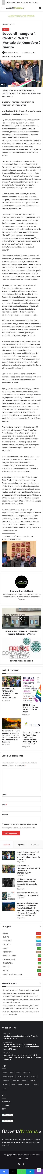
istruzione (16, 1081)
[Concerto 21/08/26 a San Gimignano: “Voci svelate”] (8, 896)
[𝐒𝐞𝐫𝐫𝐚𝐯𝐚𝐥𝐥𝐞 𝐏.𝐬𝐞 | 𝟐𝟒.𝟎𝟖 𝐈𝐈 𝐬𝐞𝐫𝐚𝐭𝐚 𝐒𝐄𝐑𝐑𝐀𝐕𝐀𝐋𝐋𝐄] (8, 906)
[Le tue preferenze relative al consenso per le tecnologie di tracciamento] (39, 1170)
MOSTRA (32, 1081)
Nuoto (13, 1084)
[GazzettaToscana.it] (15, 7)
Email (4, 804)
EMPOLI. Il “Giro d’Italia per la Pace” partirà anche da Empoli (30, 708)
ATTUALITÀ (7, 941)
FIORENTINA (7, 963)
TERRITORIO (7, 952)
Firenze (33, 1077)
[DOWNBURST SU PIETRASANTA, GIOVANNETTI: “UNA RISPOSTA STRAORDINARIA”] (11, 681)
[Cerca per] (40, 8)
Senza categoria (9, 959)
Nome (4, 795)
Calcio (18, 1073)
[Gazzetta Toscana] (21, 16)
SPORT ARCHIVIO (9, 956)
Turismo (34, 1084)
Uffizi (4, 1088)
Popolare (20, 845)
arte (11, 1073)
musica (5, 1084)
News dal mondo (9, 983)
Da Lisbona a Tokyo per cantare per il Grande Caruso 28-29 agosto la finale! (27, 883)
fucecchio (6, 1081)
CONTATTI (6, 1105)
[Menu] (3, 8)
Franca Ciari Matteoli (12, 53)
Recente (6, 845)
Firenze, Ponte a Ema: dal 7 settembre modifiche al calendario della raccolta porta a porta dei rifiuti (31, 738)
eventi (26, 1077)
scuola (20, 1084)
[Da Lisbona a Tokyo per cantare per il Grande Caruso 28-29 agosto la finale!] (8, 882)
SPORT (5, 948)
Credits (25, 1158)
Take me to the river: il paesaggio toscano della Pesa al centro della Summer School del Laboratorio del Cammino (11, 736)
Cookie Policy (8, 1121)
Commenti (35, 845)
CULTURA (7, 944)
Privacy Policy (8, 1115)
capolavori (26, 1073)
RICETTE (6, 967)
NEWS (12, 24)
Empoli (19, 1077)
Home (6, 24)
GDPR (4, 1109)
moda (24, 1081)
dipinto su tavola (8, 1077)
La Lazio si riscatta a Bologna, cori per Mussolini (21, 990)
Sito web (5, 814)
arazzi (5, 1073)
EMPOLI (6, 970)
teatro (27, 1084)
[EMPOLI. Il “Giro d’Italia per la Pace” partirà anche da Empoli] (31, 689)
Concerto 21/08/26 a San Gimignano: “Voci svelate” (28, 894)
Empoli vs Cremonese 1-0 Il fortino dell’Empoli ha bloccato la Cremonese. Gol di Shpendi (28, 856)
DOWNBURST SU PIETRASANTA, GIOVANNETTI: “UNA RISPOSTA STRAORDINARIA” (10, 693)
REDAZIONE (6, 1102)
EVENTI (6, 937)
